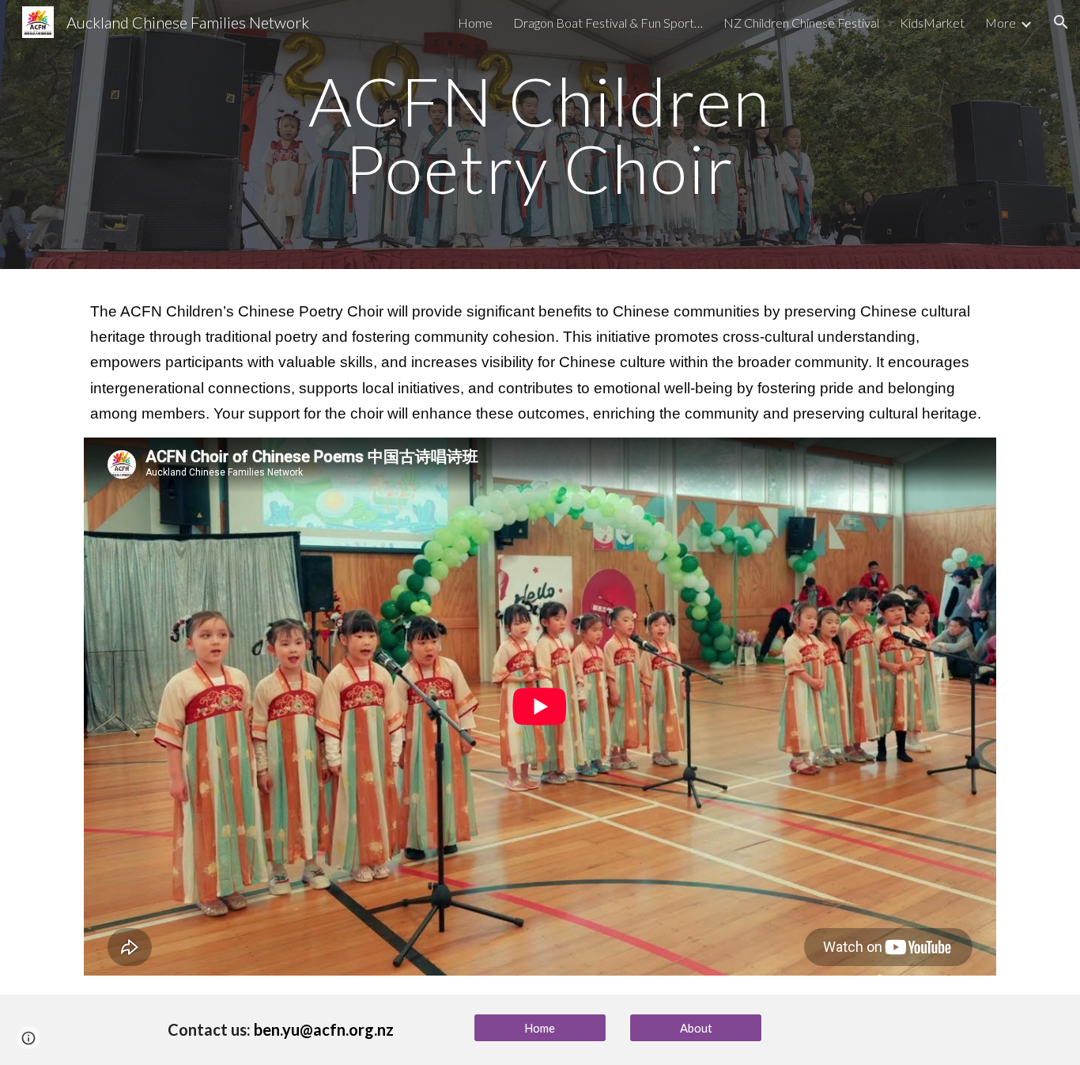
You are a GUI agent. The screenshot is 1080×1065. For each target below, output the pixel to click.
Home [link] (475, 22)
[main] (540, 135)
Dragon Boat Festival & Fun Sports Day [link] (608, 22)
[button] (1061, 22)
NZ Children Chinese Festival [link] (801, 22)
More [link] (1000, 22)
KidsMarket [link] (932, 22)
